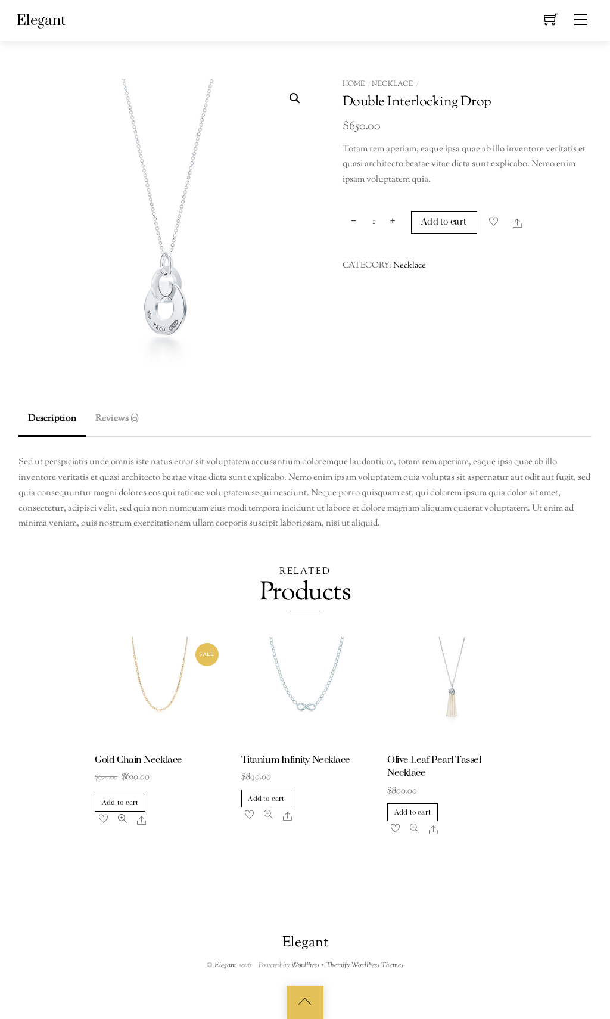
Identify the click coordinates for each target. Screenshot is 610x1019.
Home (354, 84)
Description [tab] (52, 418)
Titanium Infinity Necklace (295, 760)
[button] (295, 98)
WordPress (305, 965)
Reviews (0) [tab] (117, 418)
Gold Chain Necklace (138, 760)
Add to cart (443, 222)
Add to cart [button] (120, 803)
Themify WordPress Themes (364, 965)
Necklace (392, 84)
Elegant (225, 965)
